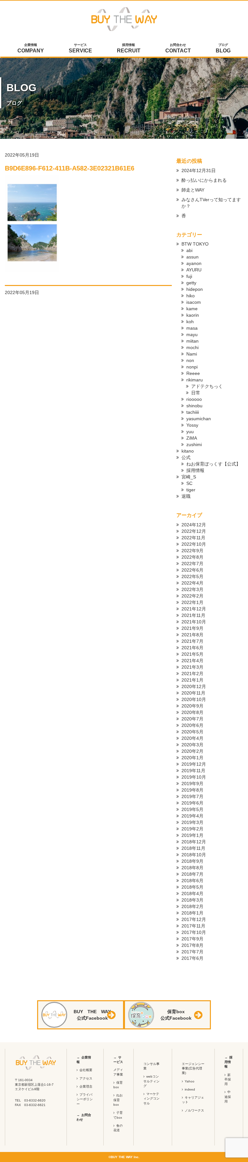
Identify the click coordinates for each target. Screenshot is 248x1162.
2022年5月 (192, 576)
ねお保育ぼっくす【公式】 (213, 463)
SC (189, 483)
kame (192, 308)
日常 (195, 392)
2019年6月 (192, 803)
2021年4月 (192, 660)
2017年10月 (193, 932)
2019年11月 (193, 770)
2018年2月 (192, 906)
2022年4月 (192, 583)
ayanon (194, 263)
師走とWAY (192, 189)
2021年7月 (192, 641)
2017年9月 (192, 938)
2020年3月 (192, 744)
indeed (190, 1089)
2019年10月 (193, 777)
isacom (193, 302)
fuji (189, 276)
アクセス (85, 1078)
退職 (186, 496)
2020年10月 (193, 699)
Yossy (192, 425)
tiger (190, 489)
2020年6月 (192, 725)
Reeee (193, 373)
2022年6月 (192, 570)
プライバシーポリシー (85, 1099)
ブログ (223, 48)
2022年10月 (193, 544)
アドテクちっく (207, 386)
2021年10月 (193, 621)
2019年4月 (192, 815)
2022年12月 (193, 531)
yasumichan (198, 418)
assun (192, 256)
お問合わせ (178, 48)
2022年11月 (193, 537)
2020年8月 (192, 712)
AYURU (194, 269)
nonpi (192, 366)
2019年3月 (192, 822)
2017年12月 (193, 919)
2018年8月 (192, 867)
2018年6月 (192, 880)
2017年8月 (192, 945)
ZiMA (191, 438)
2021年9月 (192, 628)
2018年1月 (192, 912)
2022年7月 (192, 563)
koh (190, 321)
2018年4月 (192, 893)
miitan (192, 341)
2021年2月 (192, 673)
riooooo (194, 399)
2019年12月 (193, 764)
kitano (187, 451)
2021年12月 (193, 608)
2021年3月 (192, 667)
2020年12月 (193, 686)
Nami (191, 353)
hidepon (194, 289)
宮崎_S (188, 476)
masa (192, 328)
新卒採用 (227, 1079)
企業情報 (30, 48)
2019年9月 (192, 783)
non (190, 360)
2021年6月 (192, 647)
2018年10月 (193, 854)
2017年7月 (192, 951)
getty (191, 282)
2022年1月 (192, 602)
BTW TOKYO (195, 244)
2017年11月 (193, 925)
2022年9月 (192, 550)
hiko (190, 295)
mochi (192, 347)
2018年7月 (192, 874)
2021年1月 (192, 680)
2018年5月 (192, 887)
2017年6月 (192, 958)
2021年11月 (193, 615)
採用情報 (128, 48)
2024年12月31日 (198, 170)
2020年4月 (192, 738)
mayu (192, 334)
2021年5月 (192, 654)
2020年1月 (192, 757)
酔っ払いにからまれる (204, 180)
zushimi (194, 444)
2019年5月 (192, 809)
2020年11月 (193, 693)
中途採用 (227, 1096)
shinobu (194, 405)
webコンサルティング (151, 1081)
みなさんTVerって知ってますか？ (211, 203)
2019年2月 (192, 828)
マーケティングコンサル (151, 1098)
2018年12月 (193, 841)
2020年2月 (192, 751)
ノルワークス (194, 1110)
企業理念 (85, 1086)
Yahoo (189, 1081)
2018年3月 (192, 900)
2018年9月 (192, 861)
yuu (190, 431)
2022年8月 (192, 557)
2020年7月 (192, 718)
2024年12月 (193, 524)
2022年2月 (192, 595)
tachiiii (192, 412)
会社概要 (85, 1070)
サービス (80, 48)
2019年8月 (192, 790)
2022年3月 (192, 589)
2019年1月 (192, 835)
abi (189, 250)
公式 (186, 457)
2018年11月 (193, 848)
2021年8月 (192, 634)
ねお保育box (118, 1099)
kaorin (192, 315)
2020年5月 (192, 731)
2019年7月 (192, 796)
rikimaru (194, 379)
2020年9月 (192, 705)
